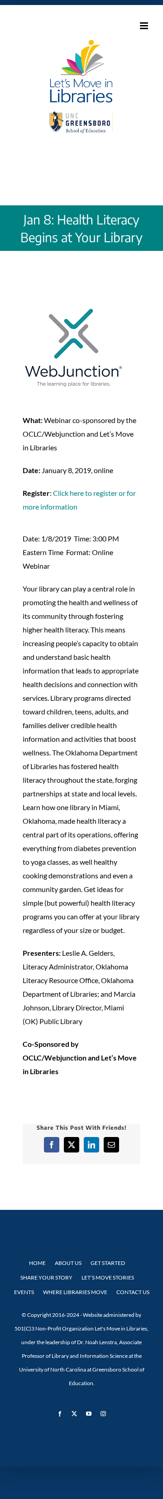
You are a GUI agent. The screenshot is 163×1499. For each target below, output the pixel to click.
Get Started (108, 1262)
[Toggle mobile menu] (144, 26)
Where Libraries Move (75, 1292)
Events (24, 1292)
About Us (68, 1262)
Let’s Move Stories (108, 1277)
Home (37, 1262)
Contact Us (132, 1292)
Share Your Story (46, 1277)
